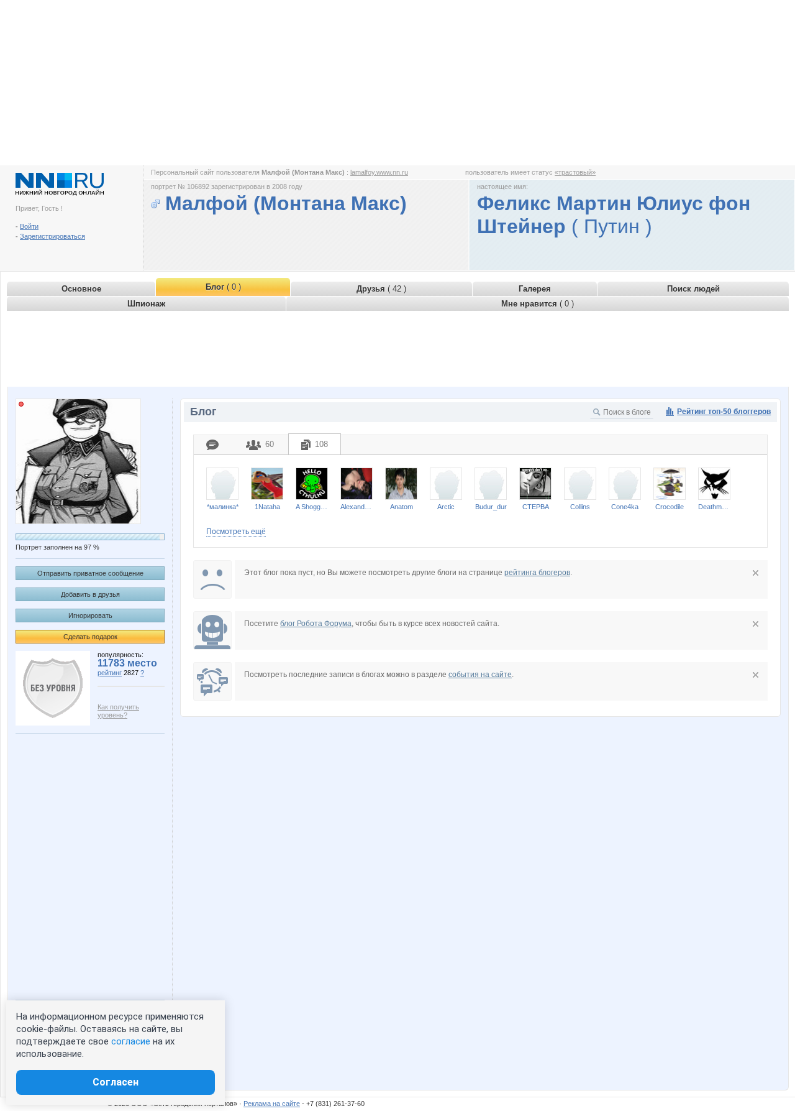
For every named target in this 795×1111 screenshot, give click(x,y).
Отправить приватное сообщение (90, 573)
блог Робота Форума (316, 623)
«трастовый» (575, 172)
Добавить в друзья (90, 594)
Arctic (446, 506)
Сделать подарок (90, 636)
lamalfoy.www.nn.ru (379, 172)
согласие (130, 1041)
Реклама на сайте (271, 1103)
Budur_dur (491, 506)
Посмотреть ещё (236, 531)
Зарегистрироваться (52, 236)
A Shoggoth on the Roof (312, 506)
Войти (29, 226)
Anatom (401, 506)
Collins (580, 506)
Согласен (116, 1082)
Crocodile (669, 506)
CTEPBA (535, 506)
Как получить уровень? (118, 711)
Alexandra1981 (356, 506)
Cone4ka (624, 506)
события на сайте (480, 674)
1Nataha (267, 506)
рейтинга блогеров (537, 572)
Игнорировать (90, 615)
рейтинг (110, 672)
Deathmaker (714, 506)
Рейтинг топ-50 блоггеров (724, 411)
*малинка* (222, 506)
